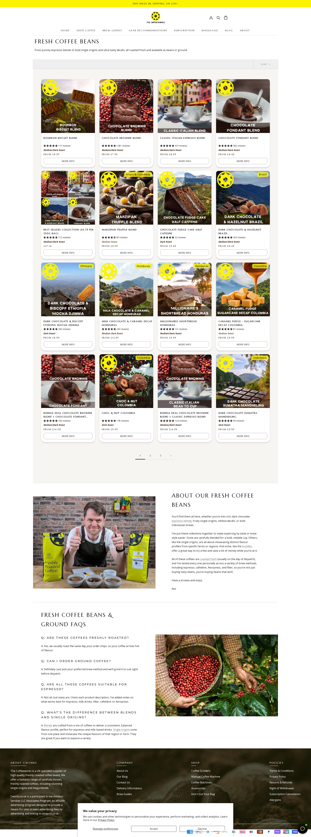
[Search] (218, 17)
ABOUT (245, 30)
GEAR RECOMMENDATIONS (148, 30)
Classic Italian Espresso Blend (182, 138)
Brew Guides (124, 794)
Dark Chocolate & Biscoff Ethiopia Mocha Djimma (63, 323)
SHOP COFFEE (86, 30)
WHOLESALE (210, 30)
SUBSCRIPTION (184, 30)
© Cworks (19, 830)
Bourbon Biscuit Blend (60, 138)
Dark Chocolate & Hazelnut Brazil (240, 231)
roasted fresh (208, 559)
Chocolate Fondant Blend (238, 138)
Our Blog (122, 776)
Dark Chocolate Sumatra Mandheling (238, 415)
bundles (247, 546)
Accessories (198, 788)
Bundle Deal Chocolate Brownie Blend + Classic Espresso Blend (184, 415)
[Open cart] (225, 17)
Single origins (121, 729)
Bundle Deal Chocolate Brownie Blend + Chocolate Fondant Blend (68, 415)
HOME (65, 30)
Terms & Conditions (282, 771)
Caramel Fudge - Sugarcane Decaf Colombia (240, 323)
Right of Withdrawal (282, 788)
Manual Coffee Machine (205, 776)
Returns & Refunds (281, 782)
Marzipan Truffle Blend (119, 229)
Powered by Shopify (25, 835)
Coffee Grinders (200, 771)
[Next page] (171, 455)
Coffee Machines (201, 782)
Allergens (275, 800)
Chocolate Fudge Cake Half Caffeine (181, 231)
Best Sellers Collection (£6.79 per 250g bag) (69, 231)
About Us (122, 771)
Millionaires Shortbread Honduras (178, 323)
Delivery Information (129, 788)
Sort (264, 64)
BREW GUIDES (112, 30)
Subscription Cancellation (285, 794)
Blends (48, 725)
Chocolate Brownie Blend (121, 138)
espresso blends (182, 521)
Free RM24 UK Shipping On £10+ (155, 3)
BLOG (229, 30)
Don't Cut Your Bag (203, 794)
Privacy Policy (278, 776)
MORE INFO (68, 161)
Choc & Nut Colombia (118, 413)
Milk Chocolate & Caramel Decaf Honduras (127, 323)
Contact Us (123, 782)
